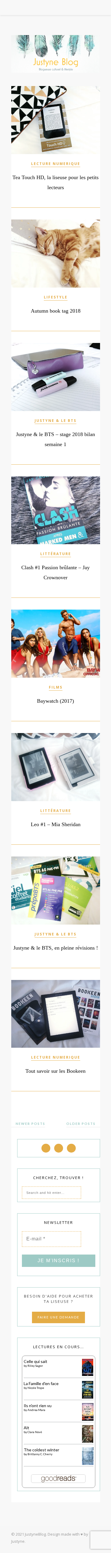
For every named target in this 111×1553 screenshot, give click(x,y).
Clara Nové (35, 1432)
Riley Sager (35, 1365)
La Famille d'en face (41, 1383)
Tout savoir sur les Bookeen (55, 1071)
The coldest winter (41, 1449)
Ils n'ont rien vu (38, 1405)
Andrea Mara (36, 1410)
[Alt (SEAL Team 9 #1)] (88, 1441)
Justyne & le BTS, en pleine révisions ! (55, 948)
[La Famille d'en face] (88, 1396)
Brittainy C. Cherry (40, 1454)
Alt (26, 1427)
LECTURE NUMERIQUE (55, 163)
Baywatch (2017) (55, 701)
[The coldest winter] (88, 1463)
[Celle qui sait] (88, 1374)
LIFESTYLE (55, 297)
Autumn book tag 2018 (56, 311)
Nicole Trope (36, 1387)
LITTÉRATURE (55, 553)
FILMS (55, 687)
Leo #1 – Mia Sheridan (56, 824)
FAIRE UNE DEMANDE (58, 1317)
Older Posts (81, 1123)
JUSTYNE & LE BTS (55, 420)
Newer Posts (30, 1123)
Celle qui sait (35, 1361)
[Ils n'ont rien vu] (88, 1419)
